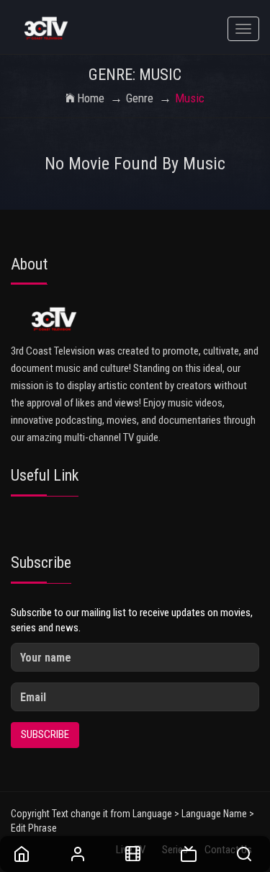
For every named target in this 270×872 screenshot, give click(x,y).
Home (90, 98)
